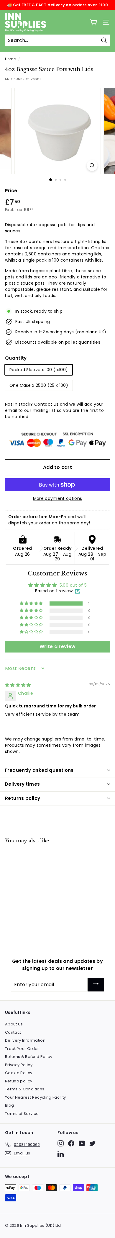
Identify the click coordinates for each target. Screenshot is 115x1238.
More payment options (57, 498)
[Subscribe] (96, 985)
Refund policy (18, 1081)
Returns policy (22, 798)
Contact (13, 1032)
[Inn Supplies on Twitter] (92, 1143)
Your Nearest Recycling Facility (35, 1097)
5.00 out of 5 (73, 585)
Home (10, 59)
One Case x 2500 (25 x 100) (38, 385)
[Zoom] (91, 165)
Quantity (16, 358)
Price (11, 190)
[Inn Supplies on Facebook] (71, 1143)
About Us (14, 1024)
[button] (32, 603)
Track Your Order (22, 1048)
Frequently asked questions (39, 770)
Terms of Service (22, 1113)
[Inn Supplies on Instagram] (61, 1143)
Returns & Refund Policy (28, 1056)
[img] (18, 685)
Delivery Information (25, 1040)
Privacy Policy (18, 1065)
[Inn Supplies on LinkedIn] (61, 1154)
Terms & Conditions (24, 1089)
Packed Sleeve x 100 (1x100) (38, 370)
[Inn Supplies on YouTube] (82, 1143)
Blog (9, 1105)
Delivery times (22, 784)
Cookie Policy (18, 1073)
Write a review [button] (58, 646)
